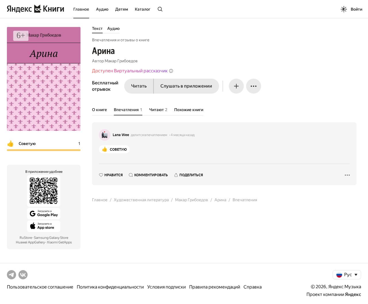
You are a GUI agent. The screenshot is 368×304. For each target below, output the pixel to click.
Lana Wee (121, 135)
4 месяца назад (183, 135)
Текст (97, 28)
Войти (356, 9)
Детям (121, 9)
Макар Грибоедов (121, 61)
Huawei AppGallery (30, 242)
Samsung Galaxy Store (51, 238)
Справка (253, 287)
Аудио (102, 9)
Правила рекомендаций (214, 287)
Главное (81, 9)
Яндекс (353, 294)
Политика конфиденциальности (110, 287)
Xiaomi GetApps (59, 242)
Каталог (142, 9)
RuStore (26, 238)
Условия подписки (166, 287)
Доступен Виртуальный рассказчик (130, 70)
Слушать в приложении (186, 86)
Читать (139, 86)
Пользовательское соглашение (40, 287)
